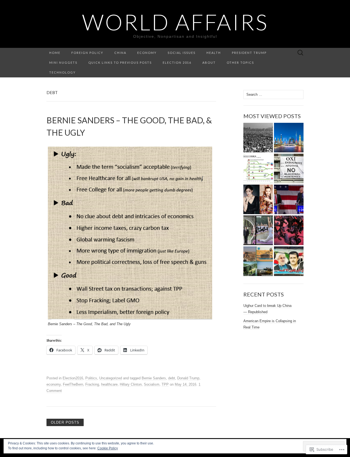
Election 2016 (177, 62)
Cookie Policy (107, 448)
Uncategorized (110, 378)
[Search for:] (300, 53)
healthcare (109, 384)
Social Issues (182, 52)
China (120, 52)
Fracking (92, 384)
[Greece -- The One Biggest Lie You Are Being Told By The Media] (289, 169)
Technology (62, 72)
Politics (91, 378)
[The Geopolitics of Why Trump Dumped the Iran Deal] (289, 261)
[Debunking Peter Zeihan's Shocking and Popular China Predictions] (289, 138)
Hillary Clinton (131, 384)
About (209, 62)
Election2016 (73, 378)
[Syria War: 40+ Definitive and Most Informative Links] (258, 261)
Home (54, 52)
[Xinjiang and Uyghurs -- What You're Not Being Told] (258, 199)
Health (213, 52)
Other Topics (240, 62)
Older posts (65, 422)
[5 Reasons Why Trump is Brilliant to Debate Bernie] (289, 199)
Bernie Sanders (154, 378)
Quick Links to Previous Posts (120, 62)
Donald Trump (188, 378)
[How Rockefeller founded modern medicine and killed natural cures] (258, 169)
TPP (165, 384)
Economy (147, 52)
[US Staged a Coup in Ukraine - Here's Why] (289, 230)
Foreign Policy (87, 52)
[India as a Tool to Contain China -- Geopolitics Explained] (258, 230)
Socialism (151, 384)
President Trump (249, 52)
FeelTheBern (73, 384)
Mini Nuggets (63, 62)
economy (53, 384)
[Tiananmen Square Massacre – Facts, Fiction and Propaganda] (258, 138)
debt (171, 378)
